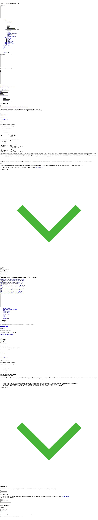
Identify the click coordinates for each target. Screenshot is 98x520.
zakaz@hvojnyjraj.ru (4, 326)
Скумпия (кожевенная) (11, 36)
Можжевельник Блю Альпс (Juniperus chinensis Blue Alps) (11, 289)
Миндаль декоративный (12, 33)
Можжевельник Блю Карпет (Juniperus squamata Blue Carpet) (12, 286)
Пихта (8, 25)
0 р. (1, 96)
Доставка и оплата (39, 167)
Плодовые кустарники (9, 43)
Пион (8, 40)
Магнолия (9, 32)
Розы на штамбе (10, 41)
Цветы (6, 37)
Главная (4, 98)
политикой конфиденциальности (31, 514)
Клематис (9, 38)
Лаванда (8, 39)
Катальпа (9, 31)
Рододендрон (9, 34)
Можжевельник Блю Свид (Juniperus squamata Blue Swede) (11, 292)
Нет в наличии (3, 114)
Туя (8, 27)
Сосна (8, 26)
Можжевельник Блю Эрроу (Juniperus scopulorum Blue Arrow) (12, 280)
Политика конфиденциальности (6, 334)
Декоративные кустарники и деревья (12, 29)
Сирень (8, 35)
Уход (6, 44)
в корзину (2, 352)
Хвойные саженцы (8, 20)
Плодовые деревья (8, 42)
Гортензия (9, 30)
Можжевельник (10, 24)
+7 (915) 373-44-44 (4, 119)
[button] (49, 70)
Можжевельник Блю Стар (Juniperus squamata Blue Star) (11, 283)
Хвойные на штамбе (11, 28)
